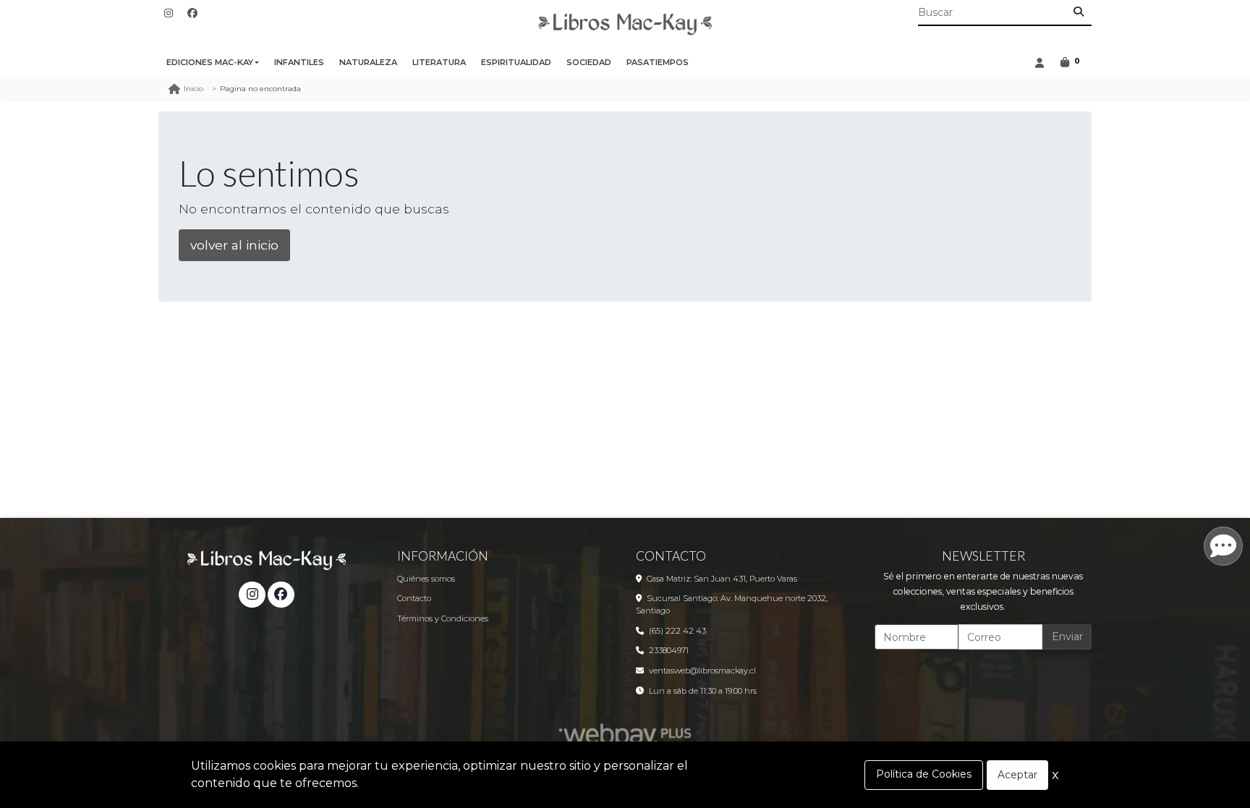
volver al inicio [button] (234, 244)
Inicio (193, 89)
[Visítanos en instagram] (252, 595)
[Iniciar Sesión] (1039, 62)
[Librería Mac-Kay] (625, 24)
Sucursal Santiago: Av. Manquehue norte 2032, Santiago (732, 604)
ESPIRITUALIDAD (516, 62)
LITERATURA (439, 62)
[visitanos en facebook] (192, 13)
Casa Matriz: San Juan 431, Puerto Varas (722, 579)
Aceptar (1017, 774)
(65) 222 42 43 (677, 631)
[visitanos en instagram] (168, 13)
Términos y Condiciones (442, 618)
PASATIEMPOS (657, 62)
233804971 (669, 650)
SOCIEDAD (588, 62)
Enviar (1067, 636)
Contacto (414, 598)
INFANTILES (299, 62)
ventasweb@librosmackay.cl (702, 670)
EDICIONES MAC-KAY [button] (209, 62)
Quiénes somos (426, 579)
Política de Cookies (923, 774)
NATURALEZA (368, 62)
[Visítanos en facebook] (281, 595)
